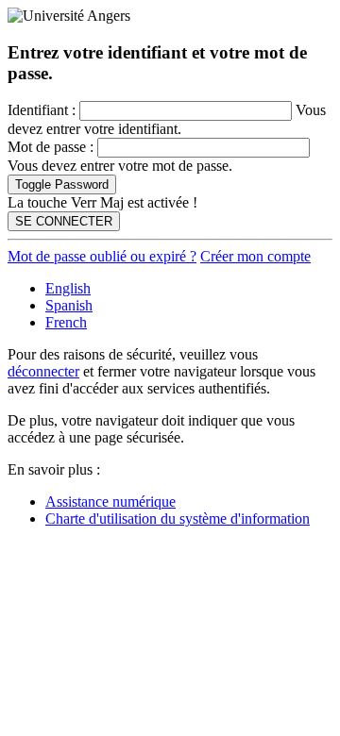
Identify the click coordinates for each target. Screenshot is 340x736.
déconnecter (43, 371)
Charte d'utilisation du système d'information (177, 518)
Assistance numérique (110, 501)
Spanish (69, 305)
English (68, 288)
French (66, 322)
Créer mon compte (255, 256)
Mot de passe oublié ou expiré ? (102, 256)
